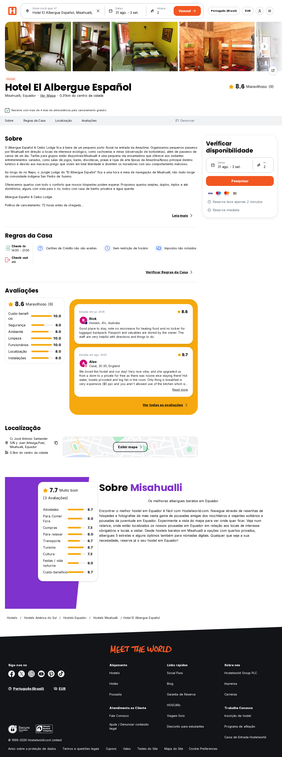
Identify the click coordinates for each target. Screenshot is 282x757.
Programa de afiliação (239, 726)
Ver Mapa (48, 95)
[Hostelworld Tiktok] (61, 674)
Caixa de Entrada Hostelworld (245, 737)
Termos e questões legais (81, 748)
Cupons (111, 748)
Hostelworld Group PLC (240, 673)
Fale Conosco (119, 715)
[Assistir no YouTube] (41, 674)
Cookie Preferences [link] (203, 748)
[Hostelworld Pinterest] (51, 674)
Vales (127, 748)
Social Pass (175, 673)
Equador (29, 95)
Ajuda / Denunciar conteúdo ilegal (129, 726)
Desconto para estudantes (185, 726)
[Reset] (98, 11)
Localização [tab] (63, 120)
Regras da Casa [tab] (34, 120)
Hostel (11, 78)
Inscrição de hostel (237, 715)
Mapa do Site (173, 748)
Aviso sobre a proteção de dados (32, 748)
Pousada (115, 694)
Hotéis (113, 683)
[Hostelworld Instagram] (31, 674)
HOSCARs (174, 705)
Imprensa (230, 683)
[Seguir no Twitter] (21, 674)
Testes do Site (147, 748)
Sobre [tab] (9, 120)
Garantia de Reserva (181, 694)
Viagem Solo (176, 715)
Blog (170, 683)
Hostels (114, 673)
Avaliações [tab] (89, 120)
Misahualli (12, 95)
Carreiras (230, 694)
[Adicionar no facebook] (11, 674)
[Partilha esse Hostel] (273, 70)
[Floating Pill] (264, 46)
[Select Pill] (260, 11)
